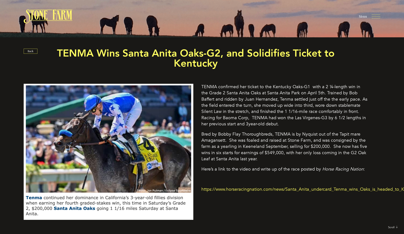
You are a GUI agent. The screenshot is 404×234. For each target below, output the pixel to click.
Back (30, 51)
